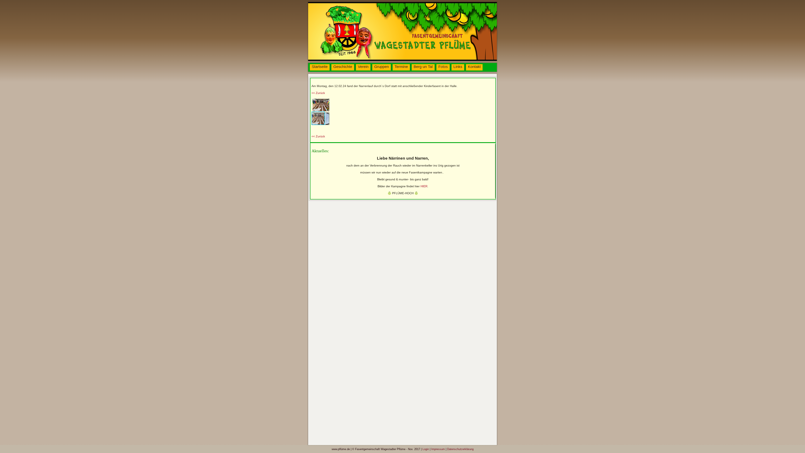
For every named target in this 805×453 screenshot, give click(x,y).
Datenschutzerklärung (460, 449)
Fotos (443, 67)
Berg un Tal (423, 67)
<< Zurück (318, 93)
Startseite (320, 67)
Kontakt (474, 67)
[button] (325, 101)
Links (457, 67)
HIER (424, 186)
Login (425, 449)
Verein (363, 67)
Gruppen (381, 67)
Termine (401, 67)
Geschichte (342, 67)
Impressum (438, 449)
